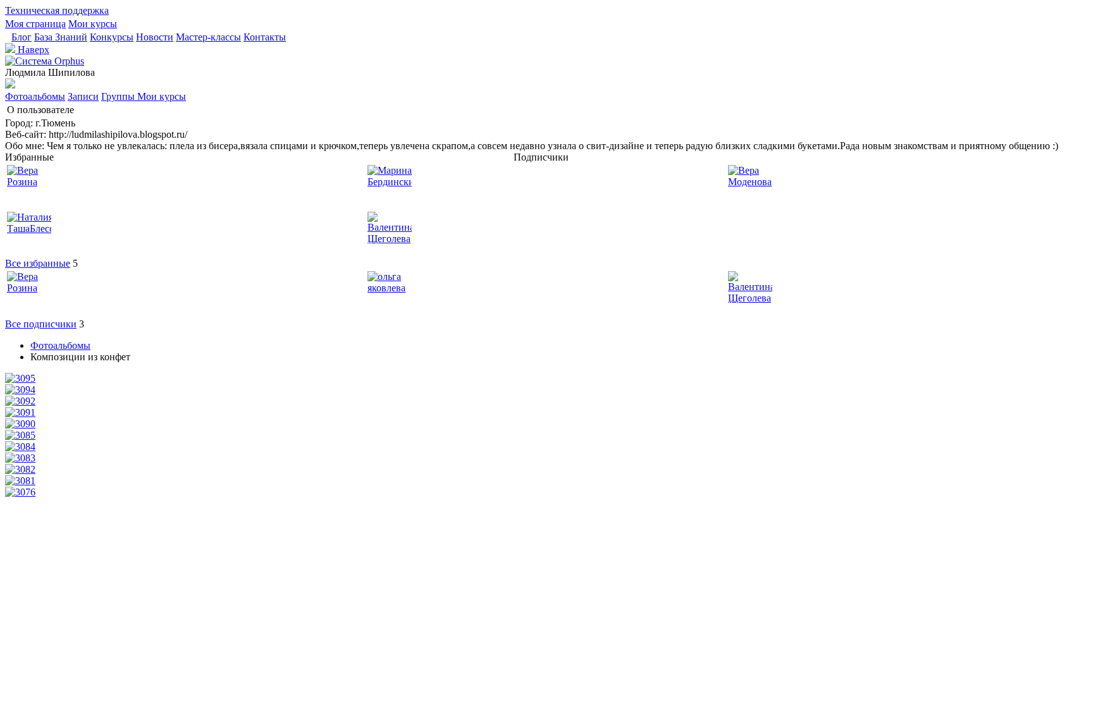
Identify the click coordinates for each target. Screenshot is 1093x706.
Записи (83, 96)
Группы (119, 96)
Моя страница (35, 23)
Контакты (265, 37)
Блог (21, 37)
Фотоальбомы (35, 96)
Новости (154, 37)
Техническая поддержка (57, 10)
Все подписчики (41, 324)
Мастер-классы (208, 37)
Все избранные (37, 263)
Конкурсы (111, 37)
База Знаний (60, 37)
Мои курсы (92, 23)
